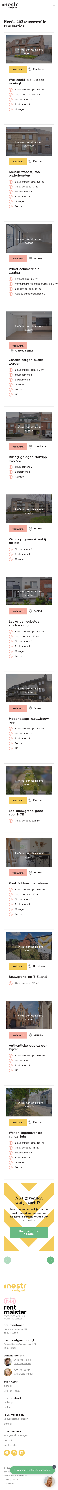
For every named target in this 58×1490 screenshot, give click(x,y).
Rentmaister (10, 1445)
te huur (8, 1407)
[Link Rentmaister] (15, 1308)
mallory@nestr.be (23, 1374)
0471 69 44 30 (22, 1370)
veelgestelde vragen (16, 1419)
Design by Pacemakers (15, 1476)
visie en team (11, 1391)
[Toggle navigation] (54, 5)
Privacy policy (11, 1479)
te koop (8, 1402)
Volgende (50, 1260)
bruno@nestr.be (22, 1363)
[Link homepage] (15, 1287)
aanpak (8, 1386)
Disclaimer (9, 1483)
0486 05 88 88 (22, 1360)
